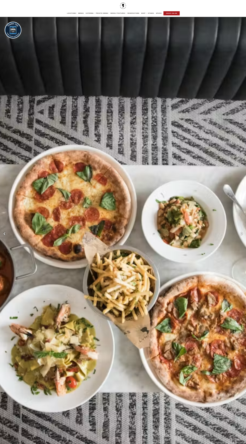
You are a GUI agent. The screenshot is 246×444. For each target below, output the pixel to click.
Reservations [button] (133, 13)
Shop (143, 13)
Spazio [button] (159, 13)
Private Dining (102, 13)
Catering (90, 13)
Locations (72, 13)
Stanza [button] (151, 13)
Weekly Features (118, 13)
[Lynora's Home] (123, 6)
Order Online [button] (171, 13)
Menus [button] (81, 13)
